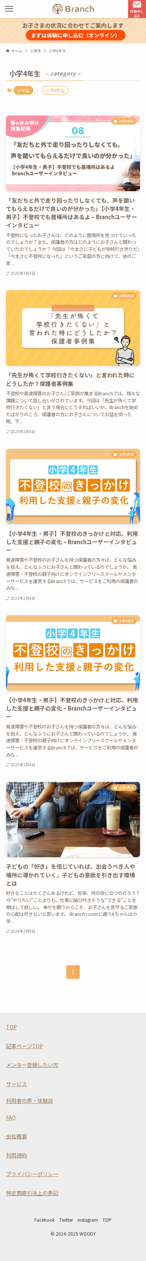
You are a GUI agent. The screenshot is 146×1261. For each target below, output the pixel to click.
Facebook (44, 1219)
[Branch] (73, 9)
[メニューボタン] (9, 9)
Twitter (66, 1219)
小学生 (23, 90)
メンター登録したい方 (32, 1064)
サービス (16, 1083)
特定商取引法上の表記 (32, 1193)
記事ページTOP (24, 1046)
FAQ (11, 1117)
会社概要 (16, 1136)
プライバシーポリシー (32, 1174)
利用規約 (16, 1155)
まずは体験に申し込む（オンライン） (75, 35)
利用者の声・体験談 (29, 1100)
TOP (11, 1027)
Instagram (87, 1219)
